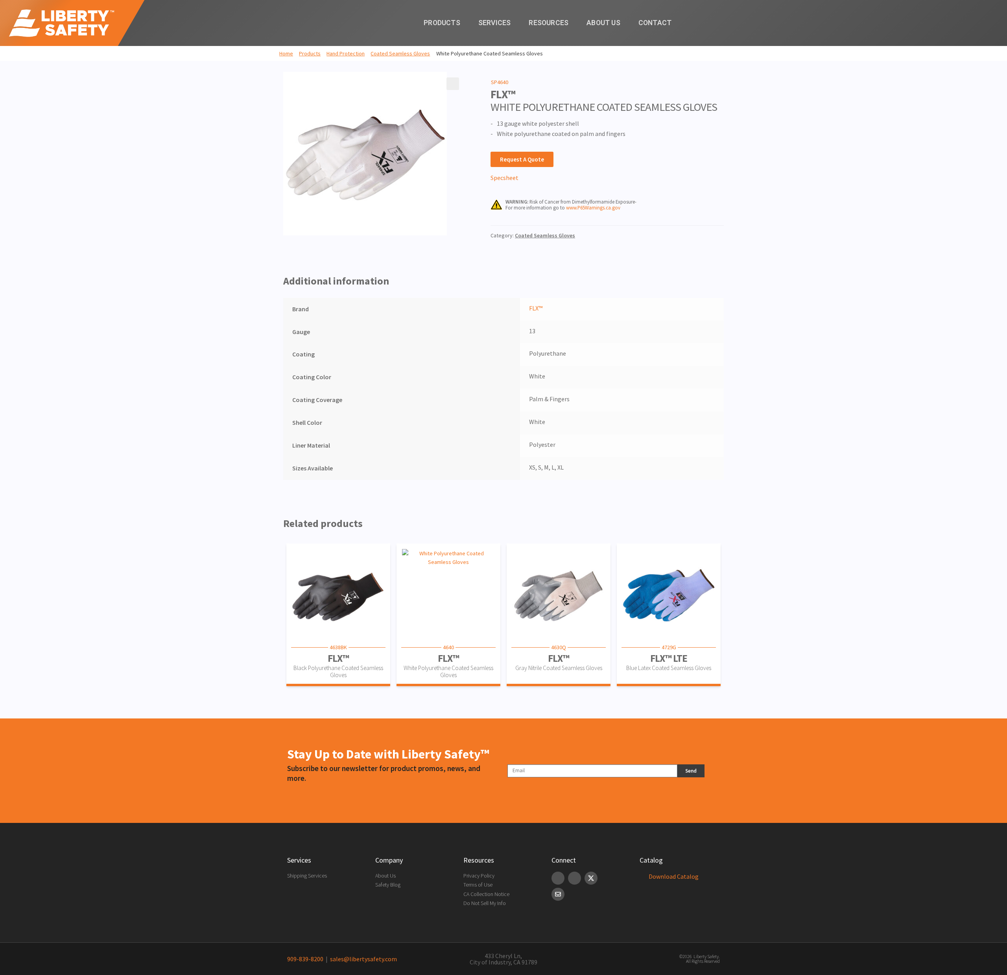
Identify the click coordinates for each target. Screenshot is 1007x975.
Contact (654, 23)
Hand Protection (345, 53)
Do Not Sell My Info (484, 903)
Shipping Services (307, 875)
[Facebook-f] (574, 878)
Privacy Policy (478, 875)
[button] (452, 83)
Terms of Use (477, 884)
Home (286, 53)
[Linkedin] (557, 878)
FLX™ (535, 308)
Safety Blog (387, 884)
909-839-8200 (305, 959)
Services (494, 23)
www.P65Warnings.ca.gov (593, 207)
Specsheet (504, 178)
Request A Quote (522, 159)
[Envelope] (557, 894)
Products (442, 23)
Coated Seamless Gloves (400, 53)
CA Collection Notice (486, 894)
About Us (603, 23)
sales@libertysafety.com (362, 959)
